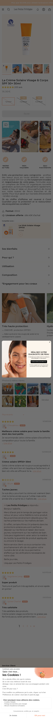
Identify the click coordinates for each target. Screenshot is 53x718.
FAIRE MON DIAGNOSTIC (38, 361)
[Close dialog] (50, 342)
